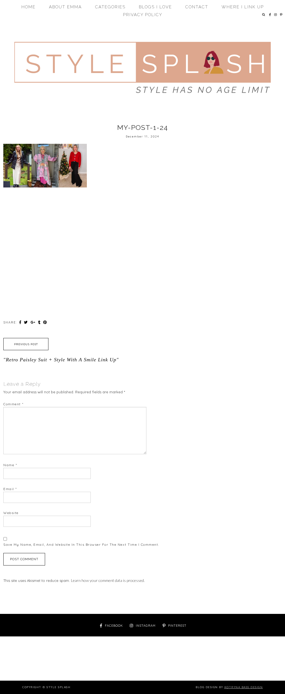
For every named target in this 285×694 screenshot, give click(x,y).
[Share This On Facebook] (20, 322)
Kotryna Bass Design (243, 687)
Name (10, 465)
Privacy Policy (142, 14)
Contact (196, 6)
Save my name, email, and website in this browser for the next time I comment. (81, 544)
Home (28, 6)
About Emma (65, 6)
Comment (13, 404)
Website (11, 513)
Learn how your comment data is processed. (108, 580)
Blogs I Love (155, 6)
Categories (110, 6)
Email (10, 489)
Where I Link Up (243, 6)
